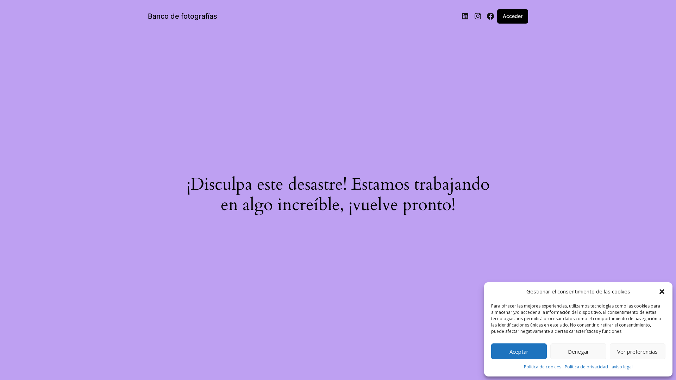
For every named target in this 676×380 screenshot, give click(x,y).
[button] (661, 291)
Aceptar (518, 351)
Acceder (512, 16)
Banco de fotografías (182, 16)
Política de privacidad (586, 367)
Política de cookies (542, 367)
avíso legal (622, 367)
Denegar (578, 351)
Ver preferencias (637, 351)
